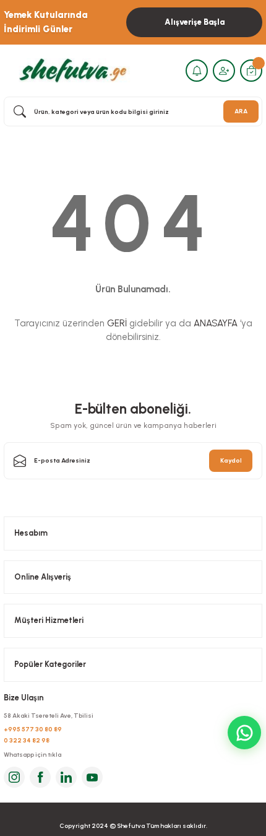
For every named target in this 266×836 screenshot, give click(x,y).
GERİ (117, 323)
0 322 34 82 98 (26, 740)
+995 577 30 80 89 (33, 729)
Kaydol (231, 460)
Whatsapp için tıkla (32, 755)
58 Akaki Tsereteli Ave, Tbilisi (48, 716)
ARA (240, 111)
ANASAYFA (216, 323)
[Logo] (71, 70)
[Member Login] (224, 70)
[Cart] (251, 70)
